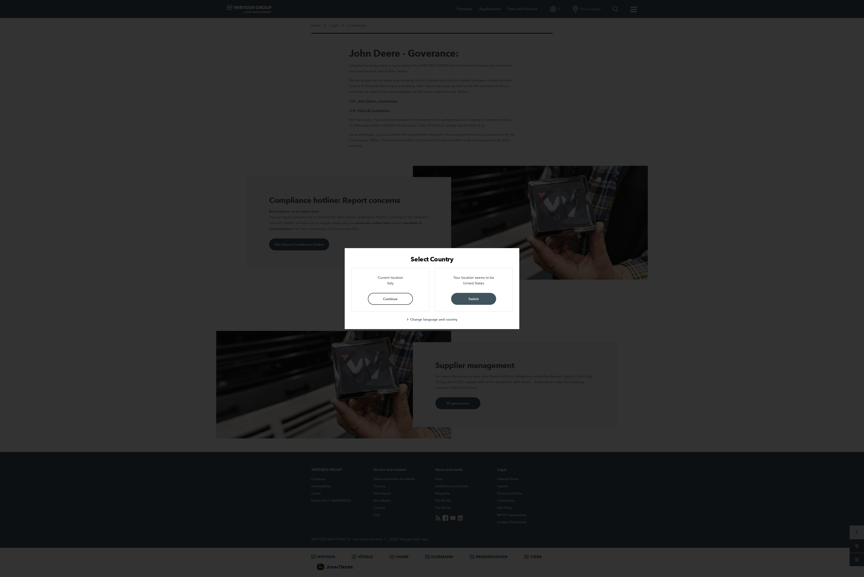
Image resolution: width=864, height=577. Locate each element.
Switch (473, 299)
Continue (390, 299)
